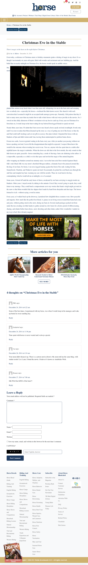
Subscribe (75, 7)
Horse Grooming (37, 502)
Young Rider (49, 502)
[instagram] (79, 2)
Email (9, 432)
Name (9, 427)
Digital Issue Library (48, 15)
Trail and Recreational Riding (10, 533)
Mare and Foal (36, 542)
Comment (11, 400)
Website (9, 437)
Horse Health (36, 506)
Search (76, 11)
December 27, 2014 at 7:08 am (19, 377)
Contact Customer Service (61, 485)
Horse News (23, 29)
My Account (18, 15)
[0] (64, 2)
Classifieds (61, 522)
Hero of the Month (62, 15)
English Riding (11, 490)
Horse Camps (11, 500)
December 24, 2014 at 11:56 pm (20, 331)
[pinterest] (76, 2)
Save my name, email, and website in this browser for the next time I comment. (34, 441)
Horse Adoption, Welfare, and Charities (37, 480)
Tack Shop (38, 15)
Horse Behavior (37, 486)
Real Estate (72, 15)
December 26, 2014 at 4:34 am (19, 353)
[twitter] (72, 2)
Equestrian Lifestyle (13, 29)
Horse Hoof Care (37, 510)
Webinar (31, 15)
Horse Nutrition (37, 522)
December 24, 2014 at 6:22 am (19, 307)
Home (9, 25)
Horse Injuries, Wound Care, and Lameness (36, 515)
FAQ (59, 504)
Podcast (25, 15)
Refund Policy (62, 518)
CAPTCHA (11, 446)
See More (44, 281)
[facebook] (69, 2)
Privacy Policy (62, 508)
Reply (11, 318)
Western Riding (11, 540)
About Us (61, 480)
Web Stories (61, 525)
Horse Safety (36, 532)
